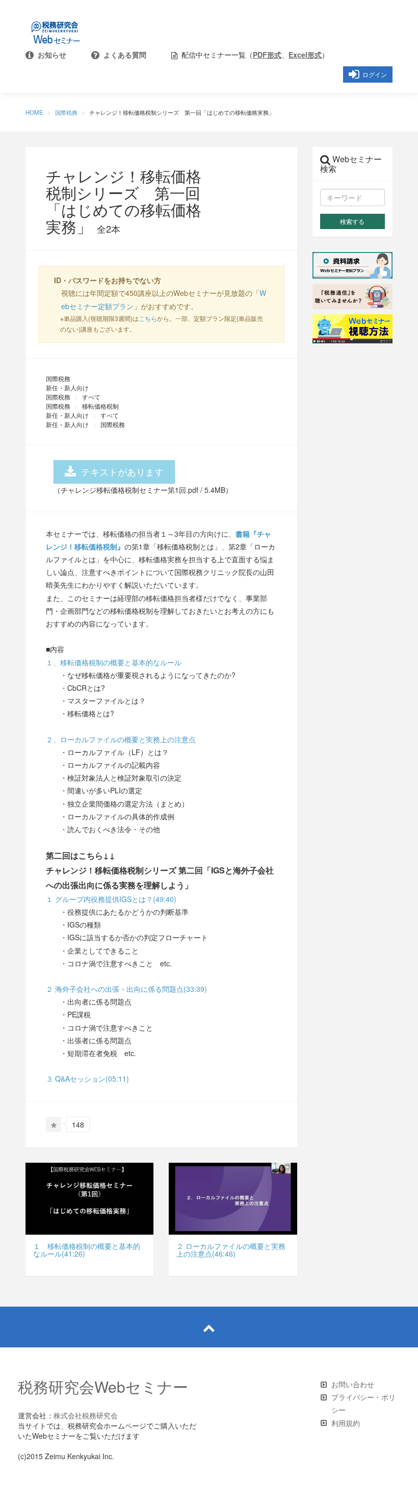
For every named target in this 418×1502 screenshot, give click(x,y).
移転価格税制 (100, 406)
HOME (34, 112)
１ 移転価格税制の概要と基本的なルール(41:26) (86, 1250)
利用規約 (345, 1423)
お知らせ (50, 54)
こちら (148, 318)
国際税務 (66, 112)
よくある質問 (122, 54)
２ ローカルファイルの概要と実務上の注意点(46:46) (230, 1250)
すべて (91, 396)
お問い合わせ (352, 1384)
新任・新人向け (67, 387)
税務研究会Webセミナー (103, 1386)
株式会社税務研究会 (86, 1415)
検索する (352, 221)
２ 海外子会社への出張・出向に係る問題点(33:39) (126, 989)
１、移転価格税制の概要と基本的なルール (113, 662)
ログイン (373, 74)
